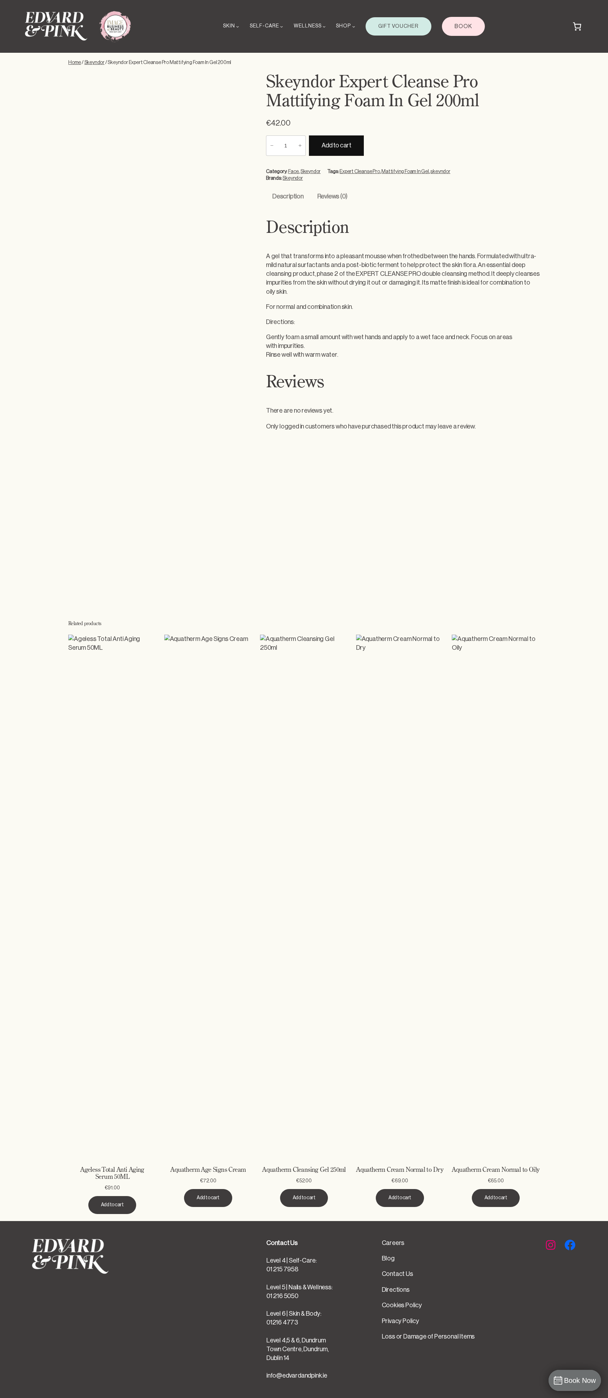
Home (74, 62)
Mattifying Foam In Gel (405, 171)
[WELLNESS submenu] (324, 26)
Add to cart (337, 145)
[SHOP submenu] (353, 26)
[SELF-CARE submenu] (281, 26)
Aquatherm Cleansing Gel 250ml (304, 1170)
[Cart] (577, 26)
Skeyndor (94, 62)
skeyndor (440, 171)
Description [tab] (288, 196)
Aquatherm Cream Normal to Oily (495, 1170)
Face (293, 171)
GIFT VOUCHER (398, 26)
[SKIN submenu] (237, 26)
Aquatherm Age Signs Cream (208, 1170)
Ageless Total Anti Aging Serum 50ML (112, 1173)
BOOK (463, 26)
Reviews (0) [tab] (332, 196)
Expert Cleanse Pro (360, 171)
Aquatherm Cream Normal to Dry (400, 1170)
